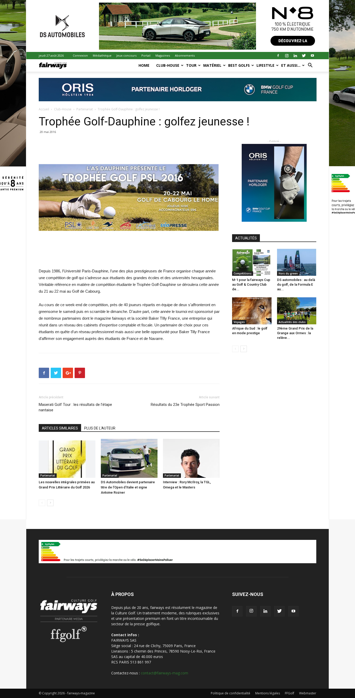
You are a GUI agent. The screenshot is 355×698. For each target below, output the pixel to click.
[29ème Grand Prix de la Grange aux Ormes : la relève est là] (297, 310)
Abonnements (185, 55)
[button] (310, 65)
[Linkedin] (295, 55)
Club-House (167, 65)
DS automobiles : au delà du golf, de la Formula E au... (296, 284)
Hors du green (288, 273)
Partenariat (84, 109)
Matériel (212, 65)
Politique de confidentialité (230, 693)
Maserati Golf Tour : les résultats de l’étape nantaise (75, 407)
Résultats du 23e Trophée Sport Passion (185, 404)
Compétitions (243, 273)
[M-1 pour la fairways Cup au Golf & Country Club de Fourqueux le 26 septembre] (252, 262)
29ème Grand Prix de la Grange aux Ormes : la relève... (295, 333)
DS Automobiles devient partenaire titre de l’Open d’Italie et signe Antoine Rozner (128, 487)
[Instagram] (287, 55)
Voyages (239, 322)
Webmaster (307, 693)
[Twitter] (304, 55)
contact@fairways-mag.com (164, 672)
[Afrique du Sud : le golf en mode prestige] (252, 310)
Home (144, 65)
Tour (191, 65)
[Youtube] (312, 55)
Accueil (44, 109)
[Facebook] (278, 55)
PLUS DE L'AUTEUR (99, 428)
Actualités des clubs (292, 322)
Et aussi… (290, 65)
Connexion (80, 55)
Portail (145, 55)
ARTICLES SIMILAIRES (60, 428)
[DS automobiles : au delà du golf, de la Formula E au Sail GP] (297, 262)
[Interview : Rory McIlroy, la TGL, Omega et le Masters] (191, 458)
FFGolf (289, 693)
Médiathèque (102, 55)
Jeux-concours (126, 55)
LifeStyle (265, 65)
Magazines (162, 55)
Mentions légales (267, 693)
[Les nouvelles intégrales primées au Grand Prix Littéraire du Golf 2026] (67, 458)
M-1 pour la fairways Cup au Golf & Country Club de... (251, 284)
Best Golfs (239, 65)
